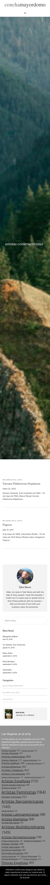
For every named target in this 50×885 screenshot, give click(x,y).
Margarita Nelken (10, 636)
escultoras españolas (13, 850)
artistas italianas (9, 811)
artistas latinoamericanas (23, 814)
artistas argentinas (32, 760)
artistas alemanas (12, 753)
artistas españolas (19, 781)
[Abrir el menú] (25, 13)
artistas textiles (12, 844)
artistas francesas (14, 796)
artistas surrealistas (34, 841)
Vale (25, 881)
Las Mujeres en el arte (16, 734)
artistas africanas (29, 751)
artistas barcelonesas (35, 763)
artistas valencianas (12, 847)
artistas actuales (10, 750)
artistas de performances (34, 777)
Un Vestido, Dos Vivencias (14, 645)
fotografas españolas (14, 853)
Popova (7, 524)
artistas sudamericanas (12, 841)
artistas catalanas (15, 770)
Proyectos (8, 699)
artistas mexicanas (12, 822)
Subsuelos (7, 670)
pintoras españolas (17, 863)
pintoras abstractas (10, 856)
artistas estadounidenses (15, 785)
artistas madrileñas (17, 819)
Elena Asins (7, 653)
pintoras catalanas (32, 859)
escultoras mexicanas (13, 686)
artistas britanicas (13, 766)
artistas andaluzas (11, 760)
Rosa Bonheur (9, 661)
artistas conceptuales (15, 773)
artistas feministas (23, 792)
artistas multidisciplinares (23, 829)
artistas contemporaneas (12, 777)
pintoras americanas (31, 856)
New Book (20, 713)
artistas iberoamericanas (22, 804)
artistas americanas (16, 756)
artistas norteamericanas (21, 837)
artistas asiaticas (13, 763)
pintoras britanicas (11, 859)
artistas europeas (11, 788)
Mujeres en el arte (12, 480)
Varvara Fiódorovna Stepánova (21, 483)
